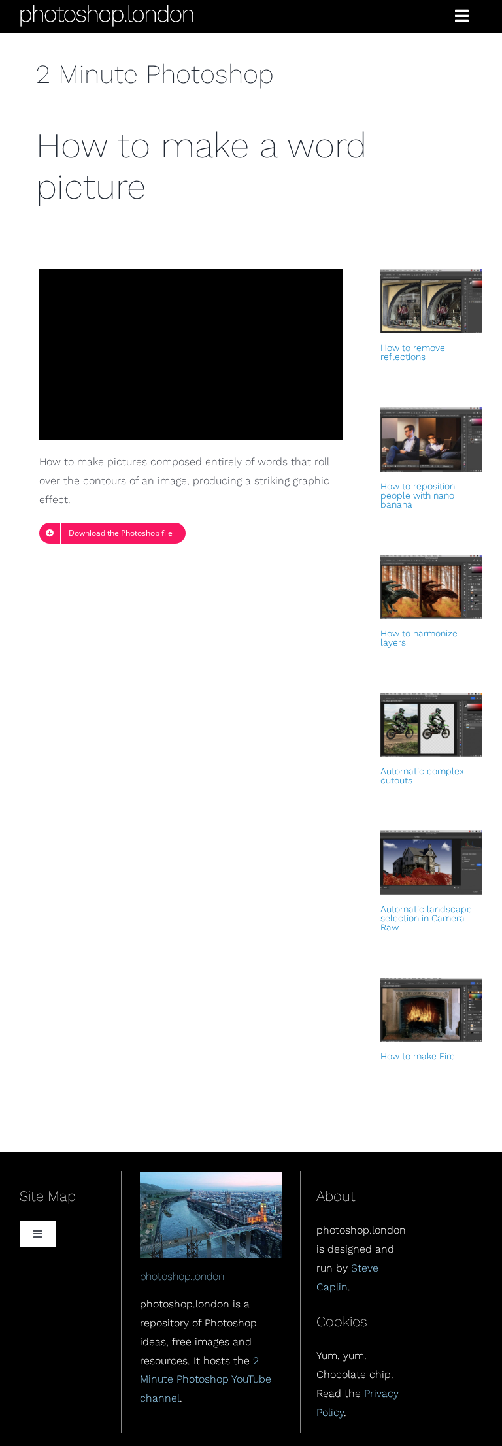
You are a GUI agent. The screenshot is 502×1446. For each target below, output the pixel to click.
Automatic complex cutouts (422, 775)
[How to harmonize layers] (431, 587)
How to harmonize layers (419, 638)
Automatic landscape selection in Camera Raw (426, 918)
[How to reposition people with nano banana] (431, 439)
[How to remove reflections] (431, 301)
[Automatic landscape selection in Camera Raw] (431, 862)
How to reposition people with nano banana (417, 495)
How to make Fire (417, 1056)
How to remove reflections (412, 352)
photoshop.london (182, 1276)
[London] (211, 1176)
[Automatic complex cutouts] (431, 725)
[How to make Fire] (431, 1010)
